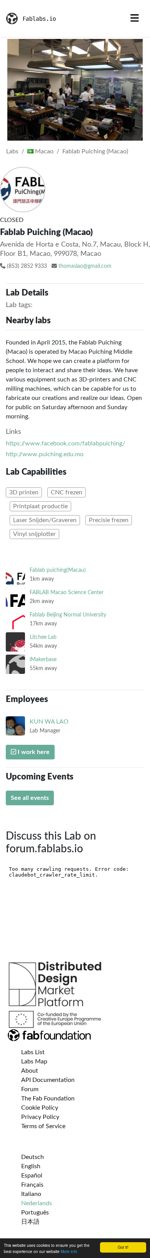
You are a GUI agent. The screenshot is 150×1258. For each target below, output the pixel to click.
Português (35, 1212)
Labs (12, 151)
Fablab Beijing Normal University (68, 615)
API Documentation (48, 1080)
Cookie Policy (39, 1108)
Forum (29, 1089)
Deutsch (32, 1157)
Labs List (33, 1052)
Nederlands (36, 1203)
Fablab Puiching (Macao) (95, 151)
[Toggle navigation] (134, 18)
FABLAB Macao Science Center (66, 592)
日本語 (30, 1222)
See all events (30, 798)
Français (32, 1185)
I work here (33, 752)
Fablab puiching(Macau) (58, 570)
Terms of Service (43, 1126)
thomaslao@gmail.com (85, 266)
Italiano (31, 1194)
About (29, 1071)
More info (69, 1251)
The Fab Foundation (48, 1098)
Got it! (123, 1247)
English (30, 1166)
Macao (43, 151)
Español (31, 1175)
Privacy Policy (40, 1117)
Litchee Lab (43, 637)
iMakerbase (43, 659)
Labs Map (34, 1061)
